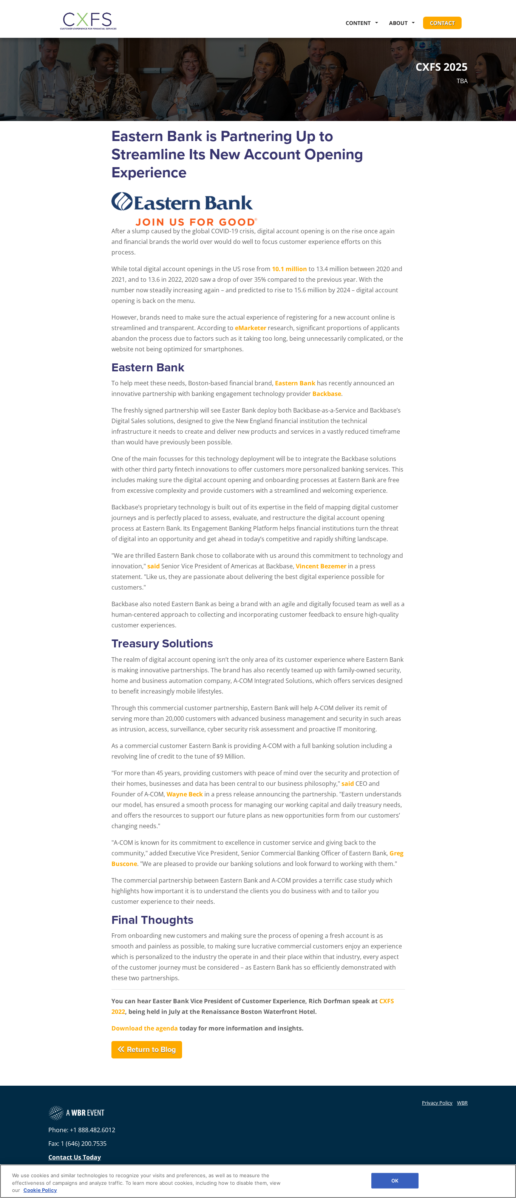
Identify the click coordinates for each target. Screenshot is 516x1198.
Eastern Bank (295, 383)
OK (395, 1180)
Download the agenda (144, 1028)
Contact (442, 22)
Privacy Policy (437, 1102)
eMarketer (250, 328)
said (153, 566)
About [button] (400, 22)
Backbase (326, 394)
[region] (258, 1181)
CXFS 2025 (442, 67)
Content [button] (360, 22)
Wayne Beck (185, 794)
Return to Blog (150, 1049)
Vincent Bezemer (321, 566)
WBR (462, 1102)
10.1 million (289, 269)
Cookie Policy (40, 1190)
